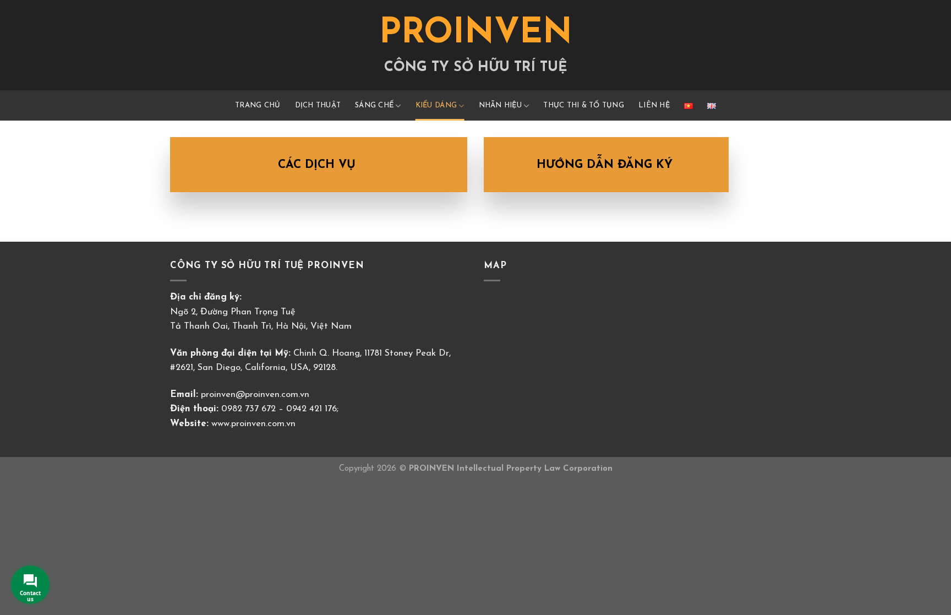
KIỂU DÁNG (436, 105)
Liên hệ (654, 105)
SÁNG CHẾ (374, 105)
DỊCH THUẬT (318, 105)
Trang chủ (257, 105)
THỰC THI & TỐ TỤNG (583, 105)
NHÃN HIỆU (500, 105)
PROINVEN (475, 34)
